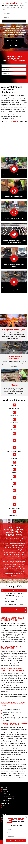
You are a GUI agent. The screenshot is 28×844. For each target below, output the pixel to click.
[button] (14, 590)
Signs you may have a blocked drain (11, 590)
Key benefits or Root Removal (10, 612)
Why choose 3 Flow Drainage (9, 609)
